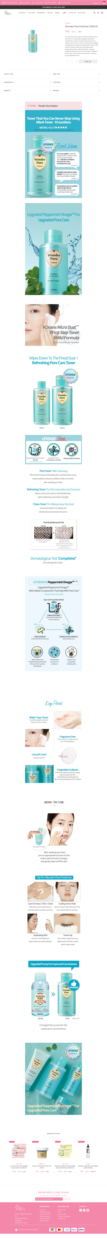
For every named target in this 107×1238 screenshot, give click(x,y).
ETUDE (67, 23)
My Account (62, 1210)
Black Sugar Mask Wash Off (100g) (42, 1167)
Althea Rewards (45, 1219)
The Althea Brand (45, 1216)
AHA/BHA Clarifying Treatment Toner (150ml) (88, 1167)
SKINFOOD (42, 1164)
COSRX (88, 1164)
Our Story (43, 1210)
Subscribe (67, 1199)
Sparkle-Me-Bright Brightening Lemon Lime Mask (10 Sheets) (65, 1167)
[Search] (98, 13)
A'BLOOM (19, 1164)
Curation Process (45, 1214)
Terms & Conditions (64, 1216)
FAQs (59, 1212)
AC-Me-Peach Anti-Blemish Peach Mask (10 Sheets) (19, 1167)
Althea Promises (45, 1212)
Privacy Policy (62, 1214)
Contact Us (61, 1219)
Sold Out (88, 62)
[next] (102, 1157)
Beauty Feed (44, 1221)
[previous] (5, 1157)
